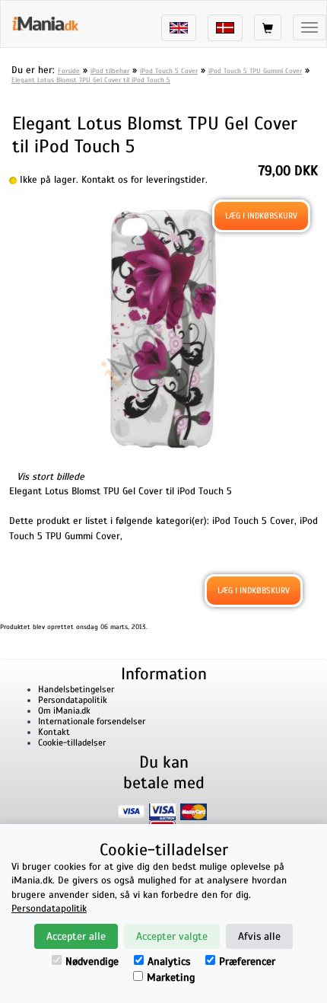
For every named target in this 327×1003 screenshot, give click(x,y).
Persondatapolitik (72, 700)
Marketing (171, 977)
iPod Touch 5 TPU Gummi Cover (255, 70)
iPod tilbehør (109, 70)
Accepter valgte (172, 936)
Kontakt (54, 732)
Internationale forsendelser (91, 721)
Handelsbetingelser (76, 689)
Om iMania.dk (64, 710)
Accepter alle (76, 936)
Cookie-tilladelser (72, 742)
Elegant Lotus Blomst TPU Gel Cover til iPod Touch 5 (90, 80)
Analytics (169, 961)
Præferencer (247, 961)
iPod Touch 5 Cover (169, 70)
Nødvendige (92, 961)
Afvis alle (259, 936)
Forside (69, 70)
